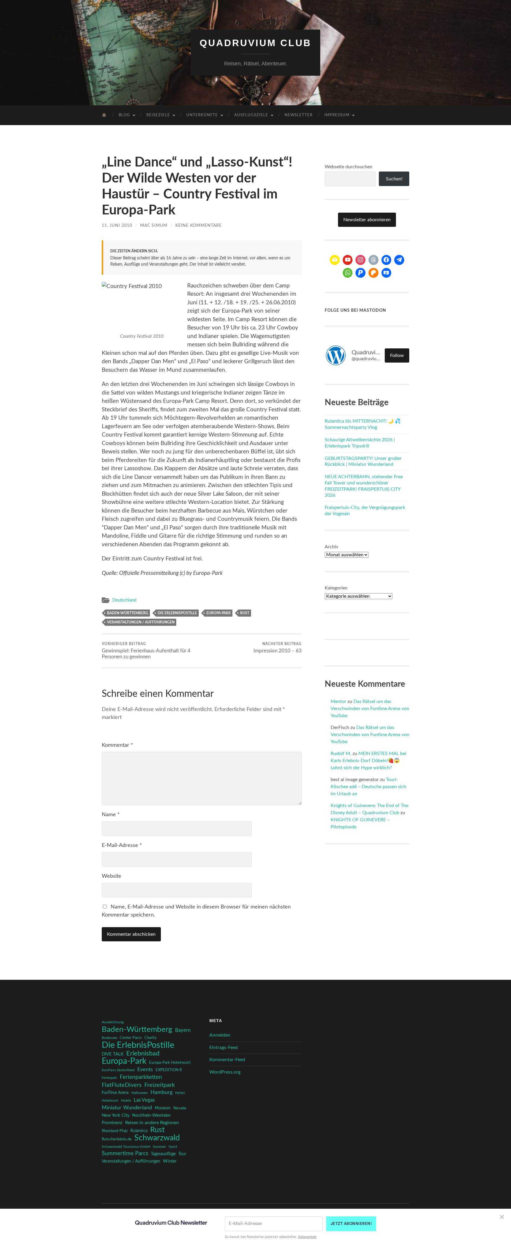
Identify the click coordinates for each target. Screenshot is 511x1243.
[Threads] (373, 259)
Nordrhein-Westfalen (151, 1115)
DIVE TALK (113, 1054)
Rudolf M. (341, 753)
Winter (170, 1161)
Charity (150, 1038)
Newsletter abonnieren (367, 219)
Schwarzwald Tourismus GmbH (126, 1146)
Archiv (331, 546)
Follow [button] (397, 355)
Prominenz (112, 1123)
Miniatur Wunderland (127, 1107)
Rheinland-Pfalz (115, 1131)
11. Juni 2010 (117, 225)
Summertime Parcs (125, 1153)
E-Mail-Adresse (122, 845)
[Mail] (334, 259)
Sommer (159, 1146)
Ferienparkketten (141, 1077)
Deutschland (124, 600)
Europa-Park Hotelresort (170, 1063)
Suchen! (394, 179)
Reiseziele (158, 115)
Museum (163, 1108)
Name (111, 814)
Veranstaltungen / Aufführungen (140, 622)
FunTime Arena (115, 1093)
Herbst (180, 1093)
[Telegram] (399, 259)
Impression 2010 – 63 (277, 647)
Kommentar (117, 745)
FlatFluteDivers (122, 1085)
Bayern (182, 1030)
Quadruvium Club (255, 43)
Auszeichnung (113, 1022)
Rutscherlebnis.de (117, 1139)
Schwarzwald (157, 1138)
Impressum (337, 115)
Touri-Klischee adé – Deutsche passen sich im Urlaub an (368, 786)
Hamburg (161, 1092)
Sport (173, 1146)
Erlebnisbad (142, 1053)
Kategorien (336, 588)
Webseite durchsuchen (348, 166)
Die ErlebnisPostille (177, 613)
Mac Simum (153, 225)
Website (111, 876)
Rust (244, 613)
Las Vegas (144, 1100)
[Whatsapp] (347, 272)
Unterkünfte (202, 115)
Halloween (139, 1093)
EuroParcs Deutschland (118, 1070)
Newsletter (298, 115)
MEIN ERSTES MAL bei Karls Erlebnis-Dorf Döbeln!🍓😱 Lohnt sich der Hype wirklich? (368, 760)
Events (145, 1069)
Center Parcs (131, 1038)
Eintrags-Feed (223, 1047)
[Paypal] (360, 272)
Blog (124, 115)
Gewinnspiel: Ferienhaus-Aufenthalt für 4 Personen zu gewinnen (146, 650)
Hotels (126, 1100)
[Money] (386, 272)
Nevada (179, 1108)
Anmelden (219, 1035)
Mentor (338, 701)
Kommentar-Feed (227, 1059)
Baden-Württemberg (127, 613)
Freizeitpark (159, 1085)
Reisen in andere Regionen (152, 1122)
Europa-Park (218, 613)
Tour (182, 1154)
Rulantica (139, 1131)
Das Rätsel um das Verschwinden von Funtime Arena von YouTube (370, 708)
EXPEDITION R (169, 1070)
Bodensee (109, 1038)
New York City (116, 1115)
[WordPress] (373, 272)
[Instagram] (360, 259)
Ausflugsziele (251, 115)
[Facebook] (386, 259)
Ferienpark (109, 1077)
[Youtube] (347, 259)
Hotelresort (110, 1100)
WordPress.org (224, 1072)
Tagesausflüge (163, 1154)
